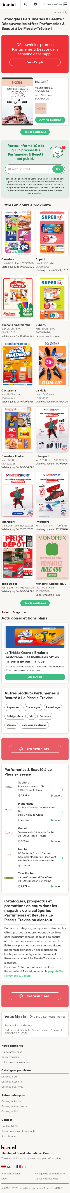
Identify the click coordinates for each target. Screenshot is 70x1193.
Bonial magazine (10, 1057)
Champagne (33, 707)
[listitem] (17, 241)
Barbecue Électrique (34, 725)
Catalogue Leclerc (11, 1081)
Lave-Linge (53, 707)
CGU (4, 1178)
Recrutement (9, 1136)
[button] (35, 101)
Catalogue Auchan (11, 1101)
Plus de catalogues (35, 131)
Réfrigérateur (15, 716)
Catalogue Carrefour (12, 1086)
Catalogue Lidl (9, 1076)
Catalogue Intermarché (14, 1106)
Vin (31, 716)
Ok (58, 169)
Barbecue (45, 716)
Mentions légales (10, 1173)
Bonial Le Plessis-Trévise (18, 1025)
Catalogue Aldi (9, 1111)
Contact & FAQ (9, 1126)
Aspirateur (13, 707)
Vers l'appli (35, 62)
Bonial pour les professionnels (18, 1131)
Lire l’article (35, 676)
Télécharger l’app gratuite (15, 1062)
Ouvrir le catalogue (50, 119)
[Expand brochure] (17, 101)
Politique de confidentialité (50, 1173)
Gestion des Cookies (46, 1178)
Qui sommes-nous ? (12, 1051)
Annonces (59, 12)
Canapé (11, 725)
